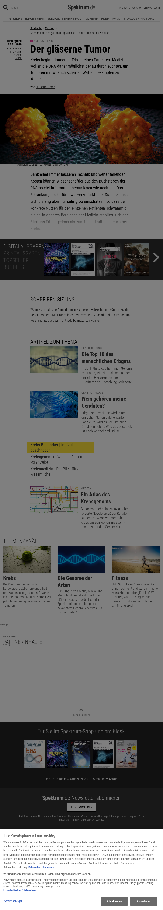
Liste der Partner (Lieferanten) (19, 890)
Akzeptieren (143, 901)
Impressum (49, 867)
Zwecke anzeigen (12, 901)
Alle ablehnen (114, 901)
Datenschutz (35, 867)
